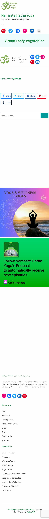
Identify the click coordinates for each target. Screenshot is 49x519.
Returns (5, 440)
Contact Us (7, 436)
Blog (4, 432)
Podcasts (6, 457)
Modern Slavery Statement (13, 473)
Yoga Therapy (8, 465)
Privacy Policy (8, 419)
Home (4, 411)
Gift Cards (6, 490)
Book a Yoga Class (10, 423)
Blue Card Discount (10, 486)
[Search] (44, 115)
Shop (4, 428)
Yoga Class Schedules (11, 478)
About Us (6, 415)
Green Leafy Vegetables (10, 79)
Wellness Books (8, 461)
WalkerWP (31, 512)
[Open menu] (2, 24)
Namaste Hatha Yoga (17, 15)
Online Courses (8, 453)
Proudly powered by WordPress (21, 509)
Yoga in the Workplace (11, 482)
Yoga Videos (7, 469)
